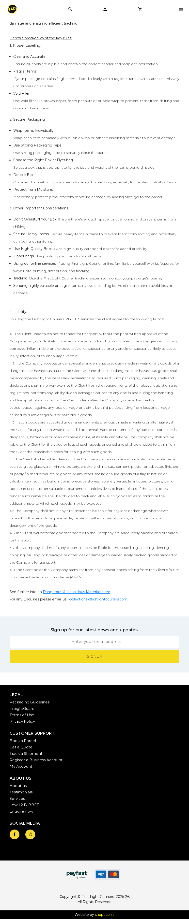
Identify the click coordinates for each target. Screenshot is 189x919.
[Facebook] (14, 834)
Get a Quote (21, 747)
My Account (21, 766)
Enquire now (21, 811)
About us (18, 785)
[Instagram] (30, 834)
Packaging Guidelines (29, 702)
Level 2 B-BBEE (24, 804)
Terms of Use (22, 715)
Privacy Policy (22, 721)
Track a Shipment (26, 753)
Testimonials (21, 792)
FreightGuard (22, 708)
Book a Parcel (23, 740)
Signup (94, 656)
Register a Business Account (36, 760)
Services (17, 798)
